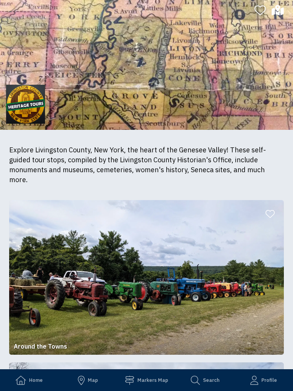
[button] (146, 277)
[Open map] (281, 10)
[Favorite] (260, 10)
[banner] (146, 65)
